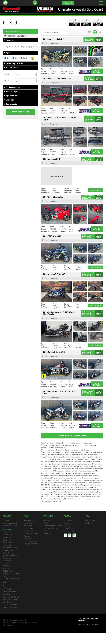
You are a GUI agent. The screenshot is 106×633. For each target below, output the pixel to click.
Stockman (7, 558)
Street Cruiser (8, 550)
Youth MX (6, 568)
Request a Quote (30, 544)
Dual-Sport (7, 563)
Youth (5, 585)
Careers (67, 526)
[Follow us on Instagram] (75, 535)
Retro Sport (7, 542)
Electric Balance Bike (11, 579)
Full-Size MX (7, 571)
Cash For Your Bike (31, 533)
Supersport (7, 535)
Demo (17, 58)
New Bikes (28, 526)
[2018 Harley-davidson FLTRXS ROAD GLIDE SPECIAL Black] (72, 331)
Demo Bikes (28, 528)
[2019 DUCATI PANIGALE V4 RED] (72, 214)
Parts (46, 523)
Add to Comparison (51, 43)
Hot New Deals (29, 520)
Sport (5, 532)
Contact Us (68, 520)
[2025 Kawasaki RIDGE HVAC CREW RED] (72, 95)
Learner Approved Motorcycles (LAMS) (10, 524)
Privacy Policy (90, 520)
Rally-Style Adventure (11, 555)
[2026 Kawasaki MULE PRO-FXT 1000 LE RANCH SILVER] (72, 137)
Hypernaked (7, 545)
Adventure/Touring (10, 548)
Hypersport (7, 537)
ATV (4, 583)
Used (24, 58)
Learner (6, 520)
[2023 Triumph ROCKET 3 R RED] (72, 369)
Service (47, 520)
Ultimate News (69, 531)
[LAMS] (33, 58)
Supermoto (7, 561)
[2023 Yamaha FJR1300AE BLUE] (72, 291)
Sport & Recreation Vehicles (10, 600)
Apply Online (28, 539)
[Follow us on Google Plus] (70, 535)
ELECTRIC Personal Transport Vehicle (10, 606)
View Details (96, 71)
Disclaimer (89, 523)
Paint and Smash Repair (53, 526)
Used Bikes (28, 531)
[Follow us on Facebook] (66, 535)
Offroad (6, 566)
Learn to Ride (69, 528)
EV (4, 576)
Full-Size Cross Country (11, 574)
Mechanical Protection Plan (52, 529)
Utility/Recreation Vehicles (9, 593)
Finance (27, 536)
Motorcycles (8, 529)
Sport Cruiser (8, 553)
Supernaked (7, 540)
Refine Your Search (13, 31)
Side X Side (7, 589)
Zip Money (48, 533)
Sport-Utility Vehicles (11, 597)
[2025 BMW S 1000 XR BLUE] (72, 253)
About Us (67, 523)
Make (7, 74)
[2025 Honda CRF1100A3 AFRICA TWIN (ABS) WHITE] (72, 410)
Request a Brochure (31, 541)
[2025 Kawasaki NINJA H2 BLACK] (72, 56)
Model (7, 80)
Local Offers (28, 523)
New (8, 58)
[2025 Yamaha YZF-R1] (72, 176)
